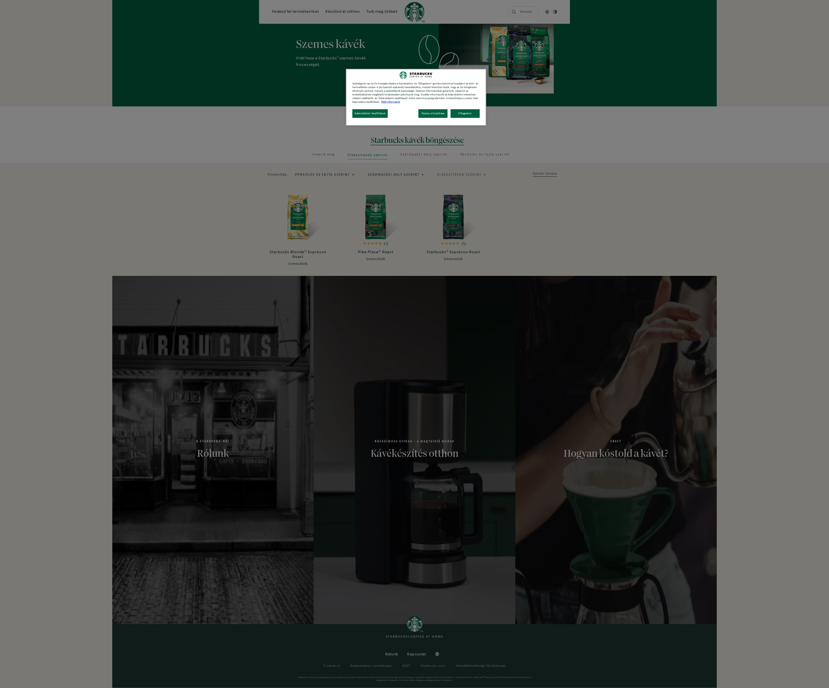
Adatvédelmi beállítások (370, 113)
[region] (416, 97)
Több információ (390, 102)
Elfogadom (465, 113)
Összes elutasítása (433, 113)
